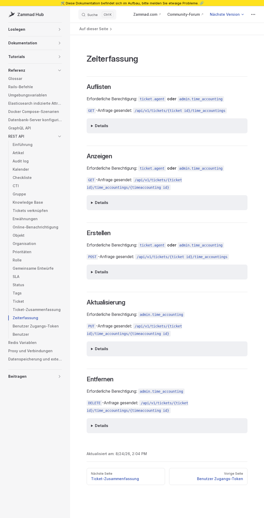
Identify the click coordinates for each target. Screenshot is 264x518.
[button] (35, 29)
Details (101, 126)
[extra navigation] (253, 14)
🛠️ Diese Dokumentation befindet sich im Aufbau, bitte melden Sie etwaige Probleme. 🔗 (132, 3)
